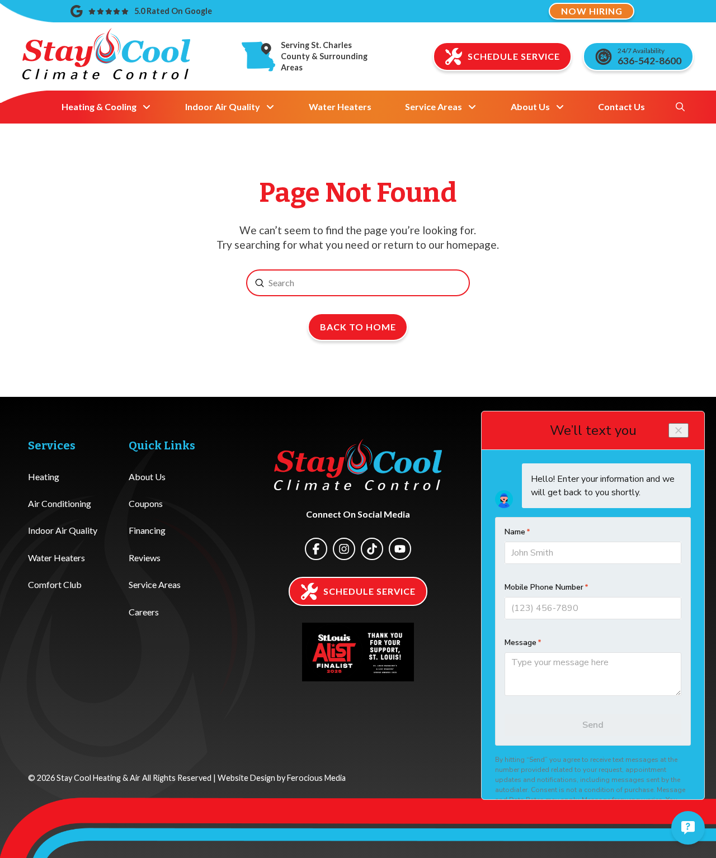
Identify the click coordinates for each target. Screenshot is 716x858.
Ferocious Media (316, 778)
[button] (680, 107)
